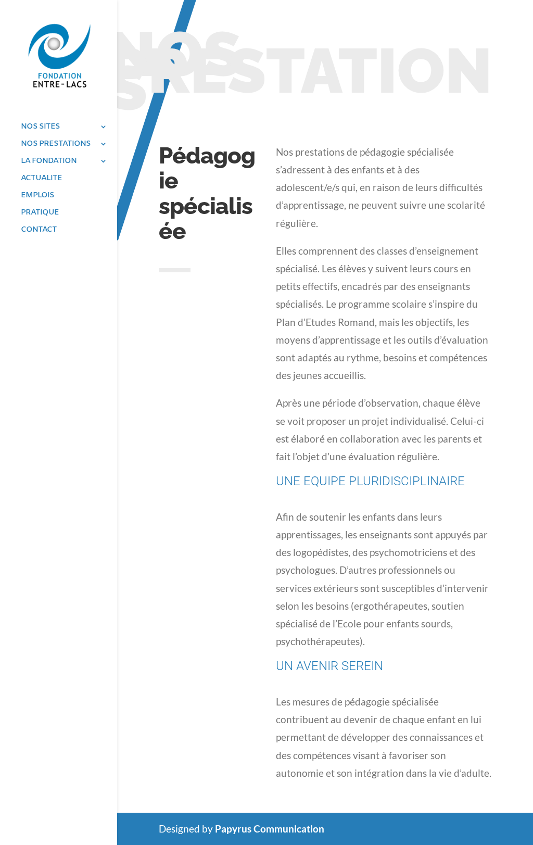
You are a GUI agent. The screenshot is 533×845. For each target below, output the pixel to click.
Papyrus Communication (269, 829)
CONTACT (39, 230)
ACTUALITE (41, 178)
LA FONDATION (49, 161)
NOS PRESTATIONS (56, 144)
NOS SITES (40, 127)
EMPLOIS (37, 196)
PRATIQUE (40, 213)
